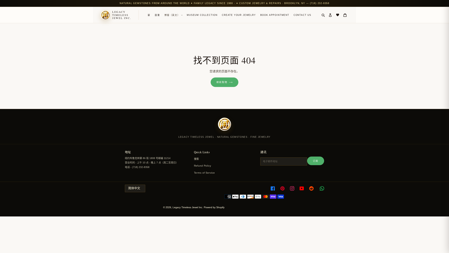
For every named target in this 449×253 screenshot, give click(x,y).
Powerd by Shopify (214, 207)
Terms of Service (204, 172)
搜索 (196, 158)
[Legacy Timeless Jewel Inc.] (224, 126)
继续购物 (221, 82)
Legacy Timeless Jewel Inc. (121, 15)
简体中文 (134, 188)
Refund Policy (202, 165)
